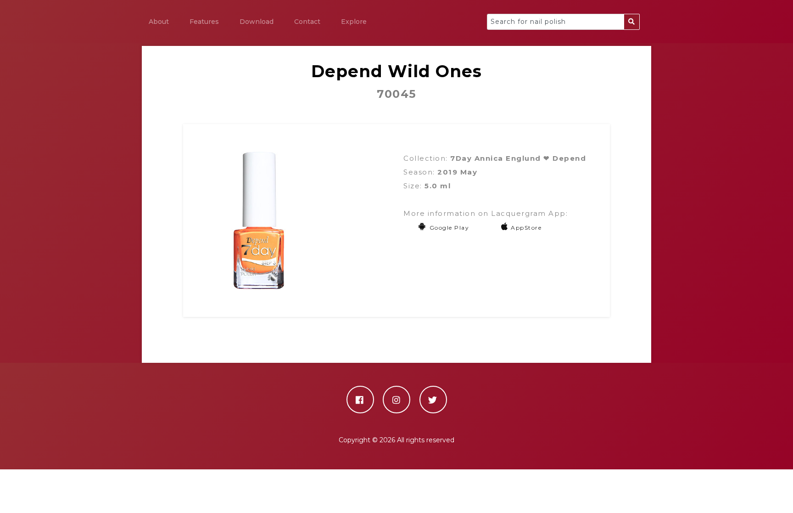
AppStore (526, 227)
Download (257, 21)
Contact (307, 21)
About (159, 21)
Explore (354, 21)
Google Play (449, 227)
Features (204, 21)
